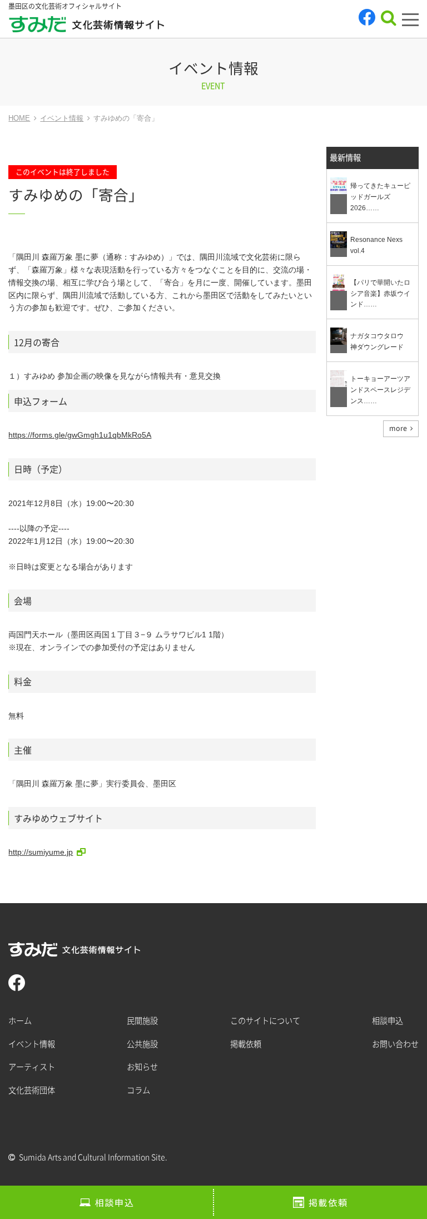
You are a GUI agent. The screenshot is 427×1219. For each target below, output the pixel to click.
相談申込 (114, 1202)
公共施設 (142, 1044)
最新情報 (345, 157)
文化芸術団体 (31, 1090)
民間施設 (142, 1021)
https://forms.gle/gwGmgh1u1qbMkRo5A (79, 434)
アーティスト (31, 1067)
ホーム (20, 1021)
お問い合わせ (395, 1044)
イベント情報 (31, 1044)
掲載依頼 (328, 1202)
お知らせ (142, 1067)
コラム (138, 1090)
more (398, 428)
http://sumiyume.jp (40, 852)
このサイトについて (265, 1021)
